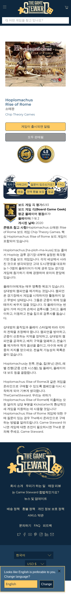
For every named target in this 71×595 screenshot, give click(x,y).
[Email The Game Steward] (52, 535)
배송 (20, 191)
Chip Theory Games (20, 114)
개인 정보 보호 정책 (51, 509)
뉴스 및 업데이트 (35, 498)
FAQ (61, 184)
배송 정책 (13, 509)
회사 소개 (16, 486)
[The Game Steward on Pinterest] (35, 535)
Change (46, 584)
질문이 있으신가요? (42, 184)
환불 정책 (28, 509)
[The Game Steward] (35, 7)
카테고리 (21, 184)
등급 (50, 191)
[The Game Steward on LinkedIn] (46, 535)
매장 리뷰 (54, 486)
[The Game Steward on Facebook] (24, 535)
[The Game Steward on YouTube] (30, 535)
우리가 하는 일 (35, 486)
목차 (9, 184)
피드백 (47, 525)
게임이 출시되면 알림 (35, 126)
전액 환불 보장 (35, 191)
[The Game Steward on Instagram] (41, 535)
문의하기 (25, 525)
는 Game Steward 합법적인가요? (35, 492)
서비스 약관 (36, 515)
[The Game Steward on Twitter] (19, 535)
